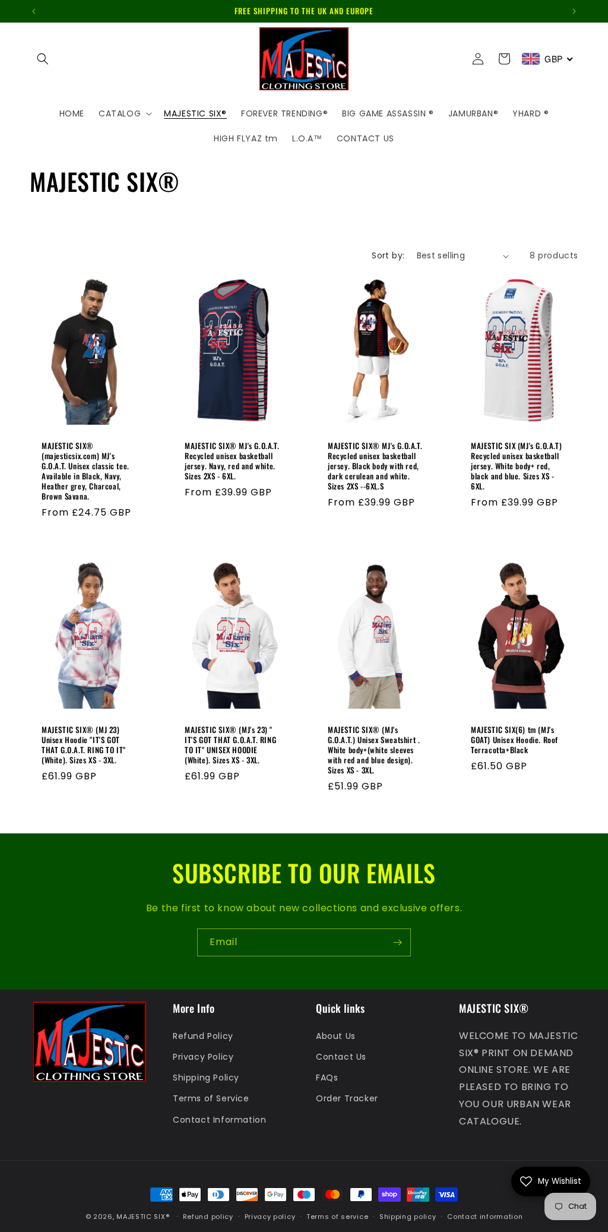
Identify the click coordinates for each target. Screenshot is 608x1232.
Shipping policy (407, 1216)
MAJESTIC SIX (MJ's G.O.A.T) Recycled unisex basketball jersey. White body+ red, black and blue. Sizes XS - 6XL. (516, 466)
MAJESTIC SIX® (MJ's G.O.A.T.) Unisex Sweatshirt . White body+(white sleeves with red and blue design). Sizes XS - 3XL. (374, 750)
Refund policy (208, 1216)
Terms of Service (211, 1098)
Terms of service (337, 1216)
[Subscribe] (397, 942)
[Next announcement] (574, 11)
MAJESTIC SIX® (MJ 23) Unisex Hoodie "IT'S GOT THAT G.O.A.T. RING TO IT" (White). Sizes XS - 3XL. (84, 745)
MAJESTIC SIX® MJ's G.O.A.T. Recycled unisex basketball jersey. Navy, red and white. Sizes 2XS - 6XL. (232, 461)
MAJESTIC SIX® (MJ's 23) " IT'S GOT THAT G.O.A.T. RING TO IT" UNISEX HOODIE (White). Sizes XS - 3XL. (230, 745)
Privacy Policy (203, 1057)
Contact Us (341, 1057)
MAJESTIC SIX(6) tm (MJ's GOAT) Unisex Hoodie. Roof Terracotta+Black (514, 740)
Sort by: (388, 255)
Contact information (484, 1216)
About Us (336, 1036)
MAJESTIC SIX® (142, 1216)
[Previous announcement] (34, 11)
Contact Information (219, 1120)
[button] (43, 59)
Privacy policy (270, 1216)
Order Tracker (347, 1098)
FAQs (327, 1077)
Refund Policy (203, 1036)
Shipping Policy (206, 1077)
